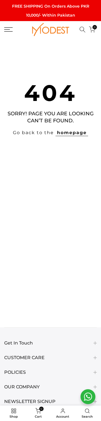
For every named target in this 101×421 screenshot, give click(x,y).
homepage (72, 132)
